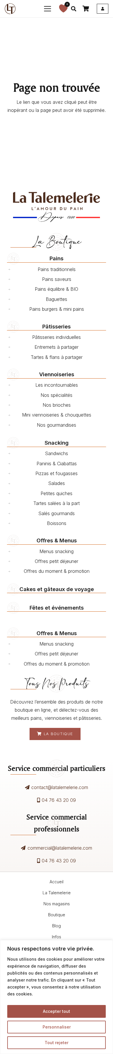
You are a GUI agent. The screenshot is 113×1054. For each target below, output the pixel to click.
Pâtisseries (56, 326)
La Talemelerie (57, 892)
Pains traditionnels (57, 269)
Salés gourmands (56, 513)
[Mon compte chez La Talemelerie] (102, 9)
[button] (48, 8)
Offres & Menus (57, 540)
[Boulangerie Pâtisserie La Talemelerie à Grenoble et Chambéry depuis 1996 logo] (56, 207)
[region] (56, 997)
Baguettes (56, 299)
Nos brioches (57, 405)
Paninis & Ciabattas (57, 463)
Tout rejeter (56, 1042)
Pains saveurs (56, 279)
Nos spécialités (56, 395)
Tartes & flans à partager (57, 357)
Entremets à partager (56, 347)
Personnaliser (57, 1026)
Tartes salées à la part (56, 503)
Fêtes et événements (57, 607)
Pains (56, 258)
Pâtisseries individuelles (56, 337)
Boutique (56, 914)
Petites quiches (56, 493)
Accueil (56, 881)
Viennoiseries (56, 374)
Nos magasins (56, 903)
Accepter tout (56, 1011)
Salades (56, 483)
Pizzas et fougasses (56, 473)
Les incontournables (56, 385)
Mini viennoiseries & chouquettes (56, 415)
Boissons (56, 523)
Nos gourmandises (56, 425)
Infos (56, 936)
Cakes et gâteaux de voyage (56, 589)
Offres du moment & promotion (57, 571)
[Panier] (85, 8)
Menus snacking (56, 551)
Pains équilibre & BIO (56, 289)
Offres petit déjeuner (56, 561)
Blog (56, 925)
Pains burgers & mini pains (56, 309)
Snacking (57, 442)
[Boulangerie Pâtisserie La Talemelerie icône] (10, 8)
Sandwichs (56, 453)
